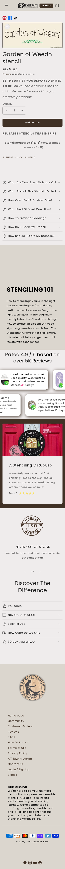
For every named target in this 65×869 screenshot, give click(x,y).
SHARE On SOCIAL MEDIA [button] (20, 157)
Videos (12, 775)
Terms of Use (17, 748)
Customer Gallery (20, 726)
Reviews (13, 732)
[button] (6, 5)
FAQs (11, 737)
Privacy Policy (17, 753)
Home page (16, 715)
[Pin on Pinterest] (4, 18)
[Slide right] (40, 571)
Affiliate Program (20, 759)
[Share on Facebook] (10, 18)
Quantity (7, 103)
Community (16, 721)
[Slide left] (25, 571)
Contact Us (16, 764)
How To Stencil (18, 742)
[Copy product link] (15, 18)
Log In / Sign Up (18, 769)
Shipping (7, 74)
